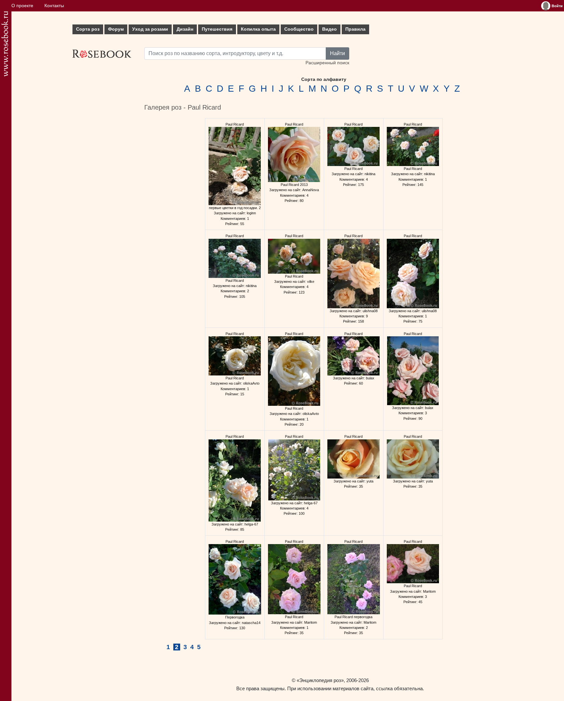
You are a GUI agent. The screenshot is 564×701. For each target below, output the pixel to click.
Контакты (54, 5)
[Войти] (545, 5)
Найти (337, 53)
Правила (355, 29)
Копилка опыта (258, 29)
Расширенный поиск (327, 62)
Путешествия (217, 29)
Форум (116, 29)
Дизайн (185, 29)
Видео (329, 29)
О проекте (22, 5)
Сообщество (299, 29)
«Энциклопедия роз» (320, 680)
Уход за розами (150, 29)
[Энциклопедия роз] (4, 43)
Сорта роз (88, 29)
